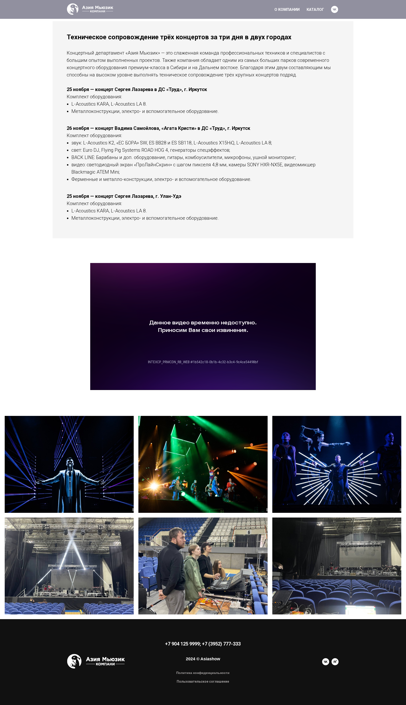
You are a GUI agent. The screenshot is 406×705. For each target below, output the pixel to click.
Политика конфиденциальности (203, 673)
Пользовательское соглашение (203, 681)
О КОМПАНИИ (287, 9)
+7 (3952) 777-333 (221, 644)
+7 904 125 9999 (182, 644)
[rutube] (335, 664)
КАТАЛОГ (315, 9)
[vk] (334, 9)
